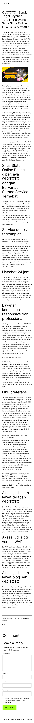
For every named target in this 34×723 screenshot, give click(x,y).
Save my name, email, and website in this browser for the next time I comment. (17, 700)
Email (5, 682)
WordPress (28, 719)
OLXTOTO (5, 3)
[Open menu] (31, 4)
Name (5, 673)
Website (5, 690)
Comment (6, 654)
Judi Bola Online (24, 618)
